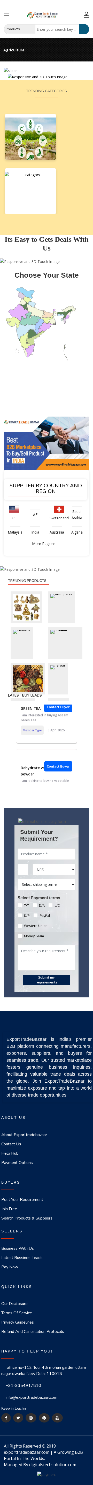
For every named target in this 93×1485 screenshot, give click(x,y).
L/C (57, 905)
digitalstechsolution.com (52, 1464)
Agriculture (14, 50)
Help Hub (10, 1153)
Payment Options (17, 1163)
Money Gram (34, 936)
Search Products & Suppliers (26, 1218)
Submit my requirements (46, 979)
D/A (42, 905)
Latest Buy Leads (25, 695)
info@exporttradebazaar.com (31, 1397)
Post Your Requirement (22, 1199)
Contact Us (11, 1144)
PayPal (45, 915)
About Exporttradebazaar (24, 1135)
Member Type (32, 726)
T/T (26, 905)
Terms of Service (16, 1313)
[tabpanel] (46, 47)
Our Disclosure (14, 1304)
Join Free (9, 1209)
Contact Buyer (58, 762)
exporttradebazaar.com (26, 1452)
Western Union (36, 925)
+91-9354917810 (23, 1385)
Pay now (9, 1267)
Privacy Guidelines (17, 1322)
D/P (27, 915)
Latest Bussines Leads (22, 1258)
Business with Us (17, 1248)
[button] (10, 71)
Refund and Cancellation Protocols (32, 1331)
